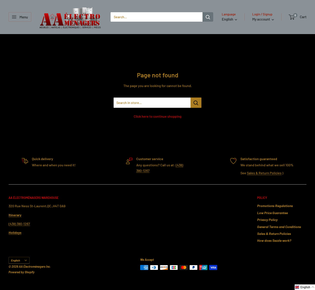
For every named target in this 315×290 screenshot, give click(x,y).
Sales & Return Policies (264, 173)
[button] (305, 287)
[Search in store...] (195, 103)
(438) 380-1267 (19, 224)
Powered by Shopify (21, 272)
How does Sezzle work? (274, 240)
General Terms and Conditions (279, 227)
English (15, 260)
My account (261, 19)
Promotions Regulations (275, 206)
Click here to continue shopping (158, 116)
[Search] (207, 17)
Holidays (15, 232)
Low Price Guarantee (272, 213)
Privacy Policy (267, 220)
